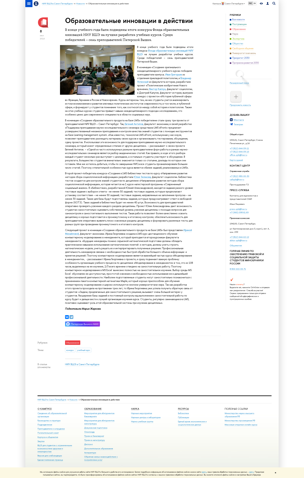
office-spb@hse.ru (238, 155)
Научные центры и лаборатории (146, 417)
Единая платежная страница (50, 460)
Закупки (41, 441)
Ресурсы (183, 408)
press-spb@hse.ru (238, 209)
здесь (204, 472)
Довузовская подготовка (95, 427)
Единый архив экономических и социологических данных (192, 423)
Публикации (183, 417)
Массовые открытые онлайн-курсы (241, 424)
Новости (73, 399)
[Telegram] (71, 317)
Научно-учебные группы (142, 421)
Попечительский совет (48, 433)
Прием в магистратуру (94, 440)
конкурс (70, 350)
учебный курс (83, 350)
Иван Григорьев (173, 74)
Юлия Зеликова (142, 177)
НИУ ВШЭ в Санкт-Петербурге (82, 364)
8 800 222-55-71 (238, 269)
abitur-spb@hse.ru (238, 240)
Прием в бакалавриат (94, 436)
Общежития (236, 245)
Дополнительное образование (98, 448)
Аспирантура (90, 452)
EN (255, 3)
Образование (92, 408)
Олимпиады (89, 432)
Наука (135, 408)
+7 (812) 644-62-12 (239, 237)
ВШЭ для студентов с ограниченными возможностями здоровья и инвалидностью (55, 448)
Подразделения (45, 424)
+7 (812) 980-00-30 (239, 176)
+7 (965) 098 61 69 (239, 212)
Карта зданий (236, 160)
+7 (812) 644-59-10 (239, 151)
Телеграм (238, 124)
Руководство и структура (49, 420)
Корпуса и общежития (48, 437)
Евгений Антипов (134, 124)
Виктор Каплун (157, 89)
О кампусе (45, 408)
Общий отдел (236, 134)
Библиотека (183, 413)
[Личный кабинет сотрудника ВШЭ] (267, 3)
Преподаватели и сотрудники (51, 428)
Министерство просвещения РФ (240, 420)
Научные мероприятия (141, 413)
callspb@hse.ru (237, 179)
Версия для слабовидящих (50, 455)
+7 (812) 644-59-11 (239, 148)
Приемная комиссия (240, 218)
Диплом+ (88, 444)
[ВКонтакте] (67, 317)
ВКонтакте (239, 119)
